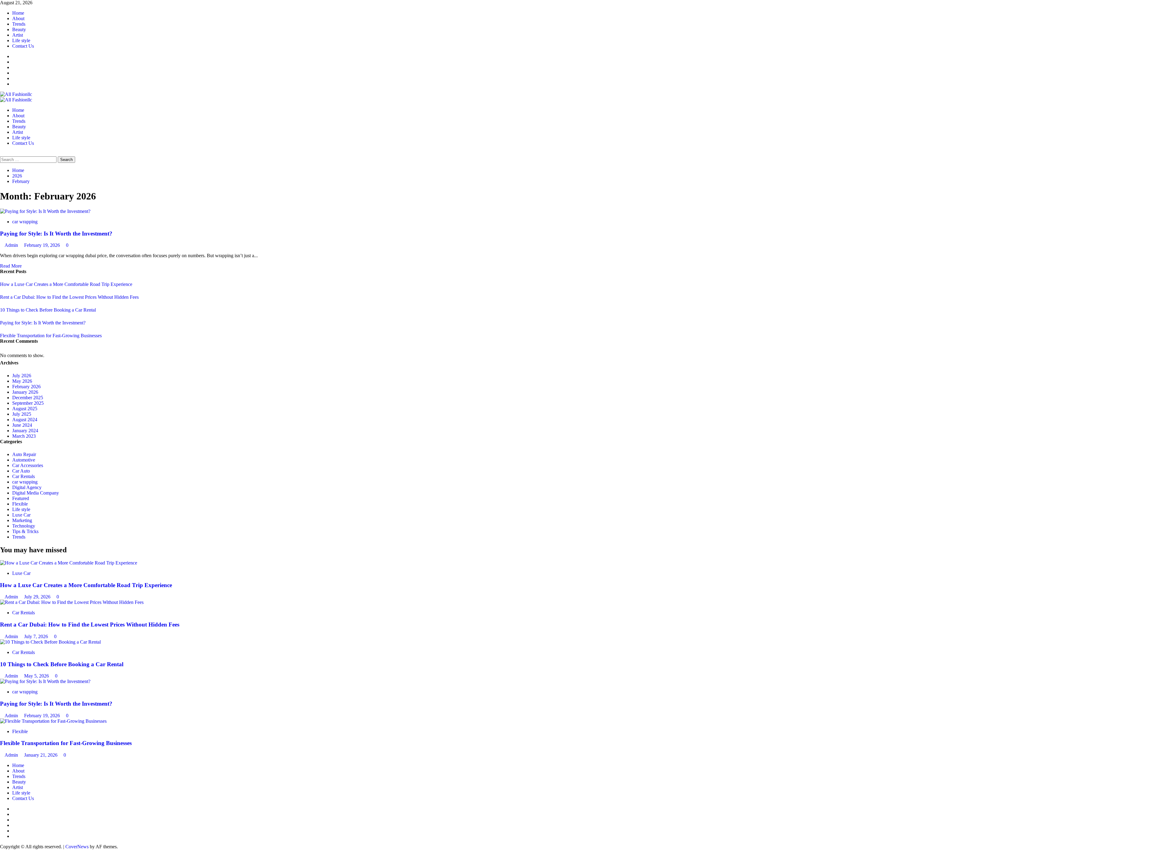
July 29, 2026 (38, 596)
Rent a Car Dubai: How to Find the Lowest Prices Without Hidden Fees (69, 297)
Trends (18, 24)
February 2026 (26, 386)
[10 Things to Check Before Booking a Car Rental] (50, 642)
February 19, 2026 (42, 245)
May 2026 (22, 381)
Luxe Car (21, 514)
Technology (23, 525)
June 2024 (22, 425)
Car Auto (21, 470)
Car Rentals (23, 476)
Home (18, 13)
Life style (21, 40)
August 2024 (24, 419)
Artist (17, 35)
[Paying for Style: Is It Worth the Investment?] (45, 211)
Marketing (22, 520)
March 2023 (24, 436)
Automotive (23, 459)
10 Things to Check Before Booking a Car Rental (48, 309)
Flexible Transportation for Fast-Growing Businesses (51, 335)
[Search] (2, 153)
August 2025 (24, 408)
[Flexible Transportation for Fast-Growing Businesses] (53, 721)
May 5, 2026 (37, 675)
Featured (20, 498)
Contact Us (23, 46)
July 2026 (21, 375)
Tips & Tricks (25, 531)
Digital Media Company (35, 492)
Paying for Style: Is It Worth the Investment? (56, 233)
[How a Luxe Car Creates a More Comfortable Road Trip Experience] (68, 562)
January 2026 (25, 392)
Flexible (20, 503)
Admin (12, 245)
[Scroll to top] (2, 852)
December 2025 (27, 397)
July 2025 (21, 414)
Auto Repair (24, 454)
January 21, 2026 (41, 755)
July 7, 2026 (36, 636)
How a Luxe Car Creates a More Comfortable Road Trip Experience (66, 284)
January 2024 (25, 430)
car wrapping (25, 221)
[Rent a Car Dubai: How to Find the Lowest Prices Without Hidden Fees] (72, 602)
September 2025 (28, 403)
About (18, 18)
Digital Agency (27, 487)
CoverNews (77, 846)
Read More (11, 266)
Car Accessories (27, 465)
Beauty (19, 29)
